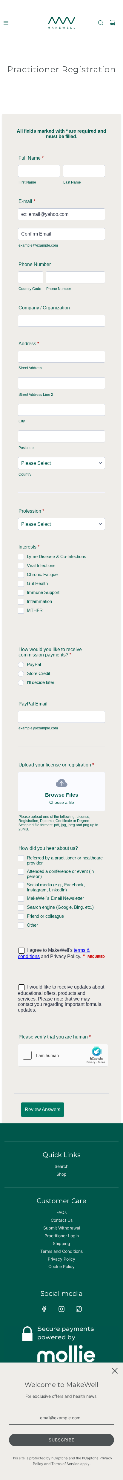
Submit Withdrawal (61, 1227)
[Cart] (113, 22)
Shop (61, 1174)
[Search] (101, 22)
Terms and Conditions (61, 1251)
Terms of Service (65, 1463)
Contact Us (62, 1220)
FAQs (61, 1212)
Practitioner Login (61, 1235)
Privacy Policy (61, 1258)
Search (61, 1166)
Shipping (61, 1243)
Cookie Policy (61, 1266)
